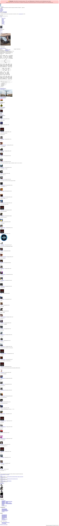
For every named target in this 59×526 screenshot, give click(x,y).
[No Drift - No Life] (1, 106)
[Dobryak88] (1, 316)
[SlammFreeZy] (1, 279)
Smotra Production (4, 509)
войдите (8, 474)
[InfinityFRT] (1, 273)
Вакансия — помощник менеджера (7, 501)
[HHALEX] (1, 358)
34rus (4, 334)
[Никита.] (1, 339)
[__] (1, 310)
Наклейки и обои (4, 505)
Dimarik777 (2, 346)
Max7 (1, 293)
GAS (1, 155)
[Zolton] (2, 209)
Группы (1, 98)
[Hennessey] (1, 395)
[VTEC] (1, 178)
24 (2, 482)
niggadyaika (2, 420)
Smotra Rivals (3, 519)
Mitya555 (2, 413)
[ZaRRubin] (1, 486)
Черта (4, 413)
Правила (3, 504)
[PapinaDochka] (1, 285)
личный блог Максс (3, 476)
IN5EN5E (2, 256)
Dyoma (2, 299)
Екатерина (2, 227)
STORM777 (2, 167)
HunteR (2, 233)
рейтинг (1, 30)
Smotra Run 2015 (4, 508)
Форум (3, 23)
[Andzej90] (1, 456)
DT (2, 155)
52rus (4, 359)
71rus (5, 420)
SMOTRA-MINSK (7, 49)
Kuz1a (2, 328)
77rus (3, 299)
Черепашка (2, 268)
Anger (2, 173)
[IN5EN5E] (1, 144)
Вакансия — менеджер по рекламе (7, 503)
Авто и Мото (3, 18)
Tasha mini (2, 372)
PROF (2, 407)
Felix (1, 124)
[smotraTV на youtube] (0, 3)
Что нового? (3, 500)
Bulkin (2, 432)
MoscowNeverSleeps (3, 353)
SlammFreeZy (3, 280)
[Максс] (1, 27)
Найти (1, 16)
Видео (3, 20)
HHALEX (2, 359)
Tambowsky (2, 366)
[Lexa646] (1, 202)
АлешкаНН (2, 426)
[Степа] (1, 190)
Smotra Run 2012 (4, 516)
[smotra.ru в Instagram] (1, 6)
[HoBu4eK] (1, 244)
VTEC (2, 161)
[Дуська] (1, 150)
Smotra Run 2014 (4, 514)
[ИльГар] (1, 468)
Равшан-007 (2, 451)
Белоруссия (6, 50)
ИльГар (2, 469)
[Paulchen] (1, 377)
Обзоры (3, 19)
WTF (4, 378)
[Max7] (2, 292)
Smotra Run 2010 (4, 517)
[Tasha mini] (1, 371)
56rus (4, 227)
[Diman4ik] (1, 184)
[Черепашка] (1, 138)
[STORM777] (1, 166)
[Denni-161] (1, 443)
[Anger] (1, 172)
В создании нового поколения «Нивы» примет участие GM (15, 476)
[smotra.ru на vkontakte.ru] (0, 4)
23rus (4, 274)
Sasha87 (2, 334)
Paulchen (2, 378)
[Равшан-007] (2, 450)
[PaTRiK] (1, 497)
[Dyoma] (1, 298)
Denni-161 (2, 444)
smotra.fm (3, 511)
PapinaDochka (3, 286)
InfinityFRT (2, 274)
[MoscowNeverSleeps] (2, 352)
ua (4, 346)
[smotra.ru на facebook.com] (0, 5)
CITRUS (2, 221)
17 (2, 480)
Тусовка (3, 22)
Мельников (2, 438)
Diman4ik (2, 185)
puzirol (2, 384)
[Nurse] (1, 304)
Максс (1, 28)
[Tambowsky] (2, 365)
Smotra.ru (1, 112)
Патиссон (2, 262)
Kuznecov (2, 463)
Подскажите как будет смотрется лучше (12, 478)
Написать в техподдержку (3, 524)
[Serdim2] (1, 389)
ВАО (4, 185)
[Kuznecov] (1, 462)
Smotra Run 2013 (4, 515)
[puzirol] (1, 383)
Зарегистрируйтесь (3, 474)
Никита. (2, 340)
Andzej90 (2, 457)
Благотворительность (5, 510)
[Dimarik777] (1, 345)
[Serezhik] (1, 196)
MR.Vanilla (2, 131)
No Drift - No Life (2, 107)
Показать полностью (3, 88)
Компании (3, 21)
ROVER (5, 256)
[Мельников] (1, 437)
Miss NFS (3, 518)
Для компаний (4, 523)
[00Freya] (1, 401)
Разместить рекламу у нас (5, 522)
